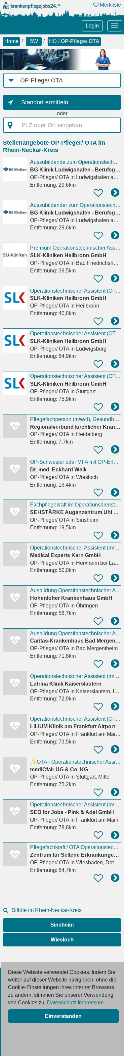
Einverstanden (63, 1016)
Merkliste (110, 5)
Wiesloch (62, 939)
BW (33, 41)
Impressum (90, 1002)
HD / (74, 41)
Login (92, 25)
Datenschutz (61, 1002)
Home (11, 41)
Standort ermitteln (44, 102)
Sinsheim (62, 925)
